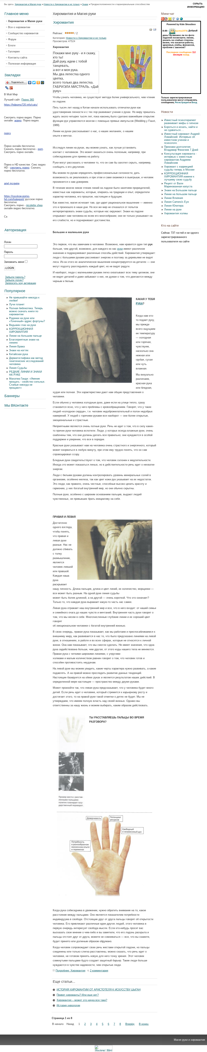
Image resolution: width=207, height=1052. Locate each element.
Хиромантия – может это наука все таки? (82, 1000)
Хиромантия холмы (176, 213)
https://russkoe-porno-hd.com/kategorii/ (17, 198)
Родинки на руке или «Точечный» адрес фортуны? (27, 320)
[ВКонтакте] (30, 82)
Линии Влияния (173, 197)
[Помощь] (177, 19)
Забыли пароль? (15, 277)
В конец (143, 1023)
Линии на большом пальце (25, 335)
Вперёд (129, 1023)
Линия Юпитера (173, 205)
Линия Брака (17, 346)
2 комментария (99, 970)
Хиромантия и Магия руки (28, 4)
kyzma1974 (181, 30)
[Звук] (166, 19)
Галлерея (14, 51)
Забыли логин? (14, 280)
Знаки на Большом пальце (180, 190)
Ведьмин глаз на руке (22, 325)
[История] (173, 19)
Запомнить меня (14, 261)
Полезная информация (22, 63)
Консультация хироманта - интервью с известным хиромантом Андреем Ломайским (180, 158)
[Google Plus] (11, 87)
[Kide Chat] (181, 19)
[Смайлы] (169, 19)
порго (7, 133)
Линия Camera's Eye (176, 201)
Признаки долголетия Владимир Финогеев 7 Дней (181, 148)
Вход (194, 102)
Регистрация (182, 102)
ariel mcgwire (11, 183)
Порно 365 (27, 99)
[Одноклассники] (38, 82)
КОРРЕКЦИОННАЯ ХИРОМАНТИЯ (21, 330)
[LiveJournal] (7, 87)
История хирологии (68, 1005)
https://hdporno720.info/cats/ (21, 104)
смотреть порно (19, 167)
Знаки (85, 4)
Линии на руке (173, 209)
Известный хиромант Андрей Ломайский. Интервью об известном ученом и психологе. (182, 138)
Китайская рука (18, 354)
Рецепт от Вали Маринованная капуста (178, 185)
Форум (12, 39)
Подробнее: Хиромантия (70, 970)
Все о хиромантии (19, 27)
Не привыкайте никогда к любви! (24, 299)
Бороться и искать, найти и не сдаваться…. (180, 128)
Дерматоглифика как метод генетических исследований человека (26, 361)
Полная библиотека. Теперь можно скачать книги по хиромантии (26, 311)
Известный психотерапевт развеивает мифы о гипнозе (181, 122)
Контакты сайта (17, 57)
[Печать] (150, 30)
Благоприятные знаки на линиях (24, 341)
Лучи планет (16, 304)
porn (40, 149)
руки (120, 248)
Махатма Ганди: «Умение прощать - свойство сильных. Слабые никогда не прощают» (27, 383)
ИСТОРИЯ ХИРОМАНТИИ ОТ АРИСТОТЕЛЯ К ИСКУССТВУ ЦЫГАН (98, 989)
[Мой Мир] (42, 82)
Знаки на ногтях (19, 350)
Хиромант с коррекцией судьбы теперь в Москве (179, 168)
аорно (17, 120)
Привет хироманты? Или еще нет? (78, 994)
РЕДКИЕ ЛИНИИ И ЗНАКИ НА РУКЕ (25, 373)
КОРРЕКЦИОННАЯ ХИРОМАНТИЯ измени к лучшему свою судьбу (179, 176)
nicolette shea (34, 205)
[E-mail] (154, 30)
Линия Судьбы (18, 367)
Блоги (11, 45)
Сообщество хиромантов (23, 33)
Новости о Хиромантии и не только (62, 4)
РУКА (139, 303)
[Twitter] (34, 82)
